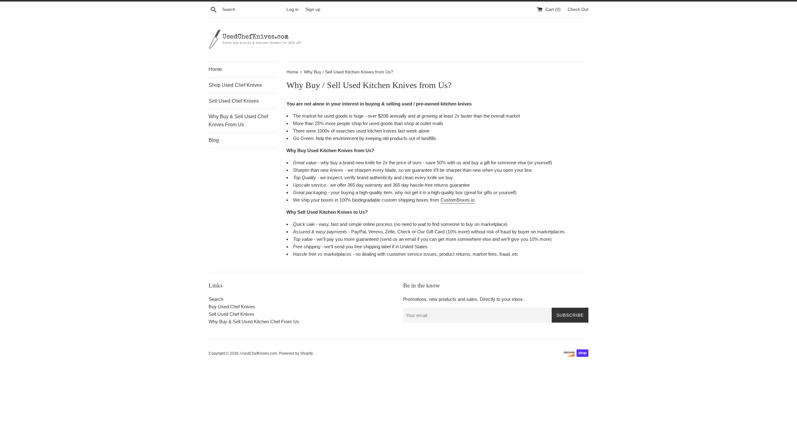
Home (215, 69)
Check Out (578, 9)
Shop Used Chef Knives (235, 85)
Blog (214, 140)
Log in (292, 9)
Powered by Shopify (296, 353)
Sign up (312, 9)
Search (216, 299)
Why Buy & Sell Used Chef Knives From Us (238, 120)
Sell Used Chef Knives (234, 101)
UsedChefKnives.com (258, 353)
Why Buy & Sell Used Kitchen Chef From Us (254, 321)
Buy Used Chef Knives (232, 306)
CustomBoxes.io (457, 200)
